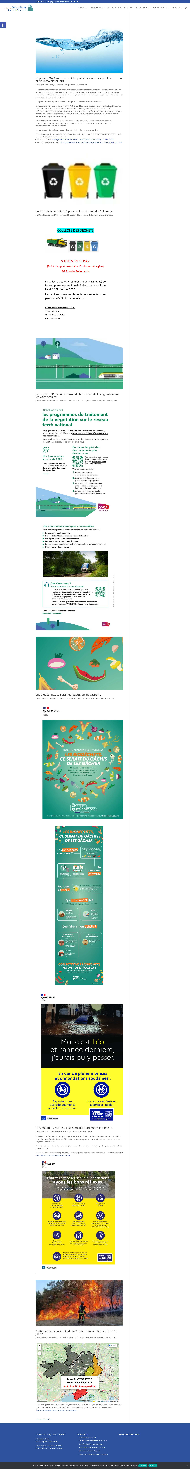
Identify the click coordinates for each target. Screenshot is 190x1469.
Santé (115, 401)
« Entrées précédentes (43, 1419)
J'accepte (142, 1465)
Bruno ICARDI (43, 85)
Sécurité (113, 1338)
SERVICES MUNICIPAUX (138, 8)
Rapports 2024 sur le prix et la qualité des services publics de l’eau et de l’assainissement (79, 79)
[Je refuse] (187, 1466)
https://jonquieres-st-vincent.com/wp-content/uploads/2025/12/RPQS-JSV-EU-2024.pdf (91, 142)
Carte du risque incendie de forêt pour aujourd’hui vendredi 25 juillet (76, 1332)
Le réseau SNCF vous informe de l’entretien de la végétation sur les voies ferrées (77, 395)
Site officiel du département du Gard (92, 1447)
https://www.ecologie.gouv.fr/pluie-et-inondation (53, 1155)
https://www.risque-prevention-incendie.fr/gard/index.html (56, 1410)
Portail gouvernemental (87, 1437)
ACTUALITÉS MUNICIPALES (117, 8)
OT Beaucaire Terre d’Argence (89, 1451)
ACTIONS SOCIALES (159, 8)
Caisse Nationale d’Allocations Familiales (93, 1454)
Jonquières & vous (106, 215)
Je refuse (153, 1465)
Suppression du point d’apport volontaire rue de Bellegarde (74, 211)
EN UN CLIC (176, 8)
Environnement (81, 85)
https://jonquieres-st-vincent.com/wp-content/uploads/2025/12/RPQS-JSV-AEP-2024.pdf (83, 139)
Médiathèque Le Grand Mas (48, 215)
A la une (72, 85)
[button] (3, 25)
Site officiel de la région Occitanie (91, 1444)
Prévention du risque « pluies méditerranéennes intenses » (74, 1128)
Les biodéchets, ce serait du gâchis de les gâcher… (68, 695)
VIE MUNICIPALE (97, 8)
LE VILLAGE (82, 8)
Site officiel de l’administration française (93, 1441)
